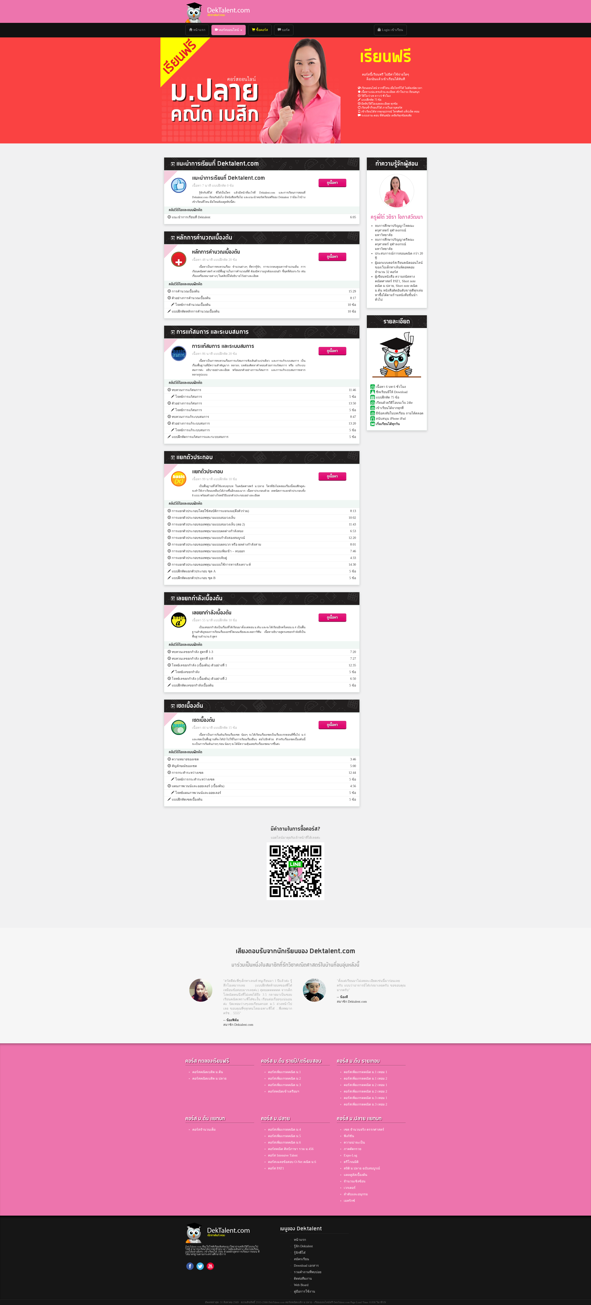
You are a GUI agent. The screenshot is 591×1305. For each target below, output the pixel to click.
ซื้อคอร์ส (261, 30)
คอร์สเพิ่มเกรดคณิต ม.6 (284, 1142)
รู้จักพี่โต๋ (299, 1252)
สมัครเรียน (301, 1259)
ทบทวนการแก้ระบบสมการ (190, 417)
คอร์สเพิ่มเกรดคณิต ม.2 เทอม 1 (365, 1085)
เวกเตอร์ (350, 1188)
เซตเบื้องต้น (203, 720)
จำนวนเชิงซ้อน (354, 1181)
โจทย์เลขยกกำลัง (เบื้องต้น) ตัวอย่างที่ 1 (199, 665)
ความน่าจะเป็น (354, 1142)
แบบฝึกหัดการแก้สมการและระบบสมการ (200, 437)
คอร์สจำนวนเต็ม (204, 1129)
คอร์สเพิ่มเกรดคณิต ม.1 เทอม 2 (365, 1078)
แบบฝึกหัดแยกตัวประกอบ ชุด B (193, 578)
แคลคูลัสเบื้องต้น (355, 1175)
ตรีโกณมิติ (351, 1162)
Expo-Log (350, 1155)
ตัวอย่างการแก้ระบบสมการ (191, 423)
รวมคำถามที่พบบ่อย (307, 1272)
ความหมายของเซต (185, 759)
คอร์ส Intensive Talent (283, 1155)
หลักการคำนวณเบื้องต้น (216, 252)
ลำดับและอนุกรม (356, 1194)
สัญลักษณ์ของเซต (184, 766)
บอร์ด (285, 30)
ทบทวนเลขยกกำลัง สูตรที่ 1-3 (192, 652)
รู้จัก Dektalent (303, 1246)
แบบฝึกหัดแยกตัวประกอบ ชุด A (194, 571)
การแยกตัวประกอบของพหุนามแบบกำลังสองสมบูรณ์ (208, 538)
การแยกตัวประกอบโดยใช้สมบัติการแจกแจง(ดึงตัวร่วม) (210, 511)
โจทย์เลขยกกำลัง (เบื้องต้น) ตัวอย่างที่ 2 (199, 678)
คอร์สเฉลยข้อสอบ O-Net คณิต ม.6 (292, 1162)
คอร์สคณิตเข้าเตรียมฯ (283, 1091)
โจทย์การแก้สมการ (188, 396)
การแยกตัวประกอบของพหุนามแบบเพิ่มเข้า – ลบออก (208, 551)
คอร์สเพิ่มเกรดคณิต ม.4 (284, 1129)
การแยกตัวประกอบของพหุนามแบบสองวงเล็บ (203, 517)
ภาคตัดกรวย (352, 1149)
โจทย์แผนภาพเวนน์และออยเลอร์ (198, 793)
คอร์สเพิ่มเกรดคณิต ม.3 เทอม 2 (365, 1104)
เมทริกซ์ (349, 1200)
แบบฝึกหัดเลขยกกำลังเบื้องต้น (193, 685)
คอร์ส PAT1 (276, 1168)
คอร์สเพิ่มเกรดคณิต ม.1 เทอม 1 (365, 1072)
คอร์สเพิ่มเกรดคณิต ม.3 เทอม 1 (365, 1098)
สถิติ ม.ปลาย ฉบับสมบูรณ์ (362, 1168)
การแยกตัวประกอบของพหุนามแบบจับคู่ (199, 558)
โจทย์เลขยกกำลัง (187, 672)
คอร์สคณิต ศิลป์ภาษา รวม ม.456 (291, 1149)
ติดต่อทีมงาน (303, 1278)
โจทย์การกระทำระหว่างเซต (194, 779)
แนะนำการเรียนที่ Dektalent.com (228, 178)
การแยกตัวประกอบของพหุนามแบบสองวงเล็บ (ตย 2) (208, 524)
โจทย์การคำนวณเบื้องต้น (193, 305)
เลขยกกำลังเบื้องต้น (212, 612)
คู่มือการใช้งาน (304, 1291)
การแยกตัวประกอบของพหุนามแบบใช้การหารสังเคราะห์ (211, 564)
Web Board (301, 1285)
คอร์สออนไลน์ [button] (229, 30)
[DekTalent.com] (193, 11)
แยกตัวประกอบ (207, 471)
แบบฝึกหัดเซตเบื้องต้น (187, 799)
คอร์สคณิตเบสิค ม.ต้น (207, 1072)
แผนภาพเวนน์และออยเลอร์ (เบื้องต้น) (198, 786)
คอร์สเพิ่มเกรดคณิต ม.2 (284, 1078)
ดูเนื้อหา (332, 183)
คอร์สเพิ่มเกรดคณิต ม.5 (284, 1136)
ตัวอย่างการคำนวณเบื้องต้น (191, 298)
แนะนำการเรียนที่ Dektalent (191, 217)
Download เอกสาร (306, 1265)
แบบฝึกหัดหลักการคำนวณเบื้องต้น (196, 311)
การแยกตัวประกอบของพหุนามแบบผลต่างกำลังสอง (207, 531)
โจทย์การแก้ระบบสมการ (192, 430)
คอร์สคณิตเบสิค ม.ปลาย (209, 1078)
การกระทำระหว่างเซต (187, 772)
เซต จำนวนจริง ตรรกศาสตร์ (364, 1129)
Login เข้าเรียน (392, 30)
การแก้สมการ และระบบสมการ (223, 346)
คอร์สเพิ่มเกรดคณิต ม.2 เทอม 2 (365, 1091)
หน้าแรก (200, 30)
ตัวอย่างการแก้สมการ (187, 403)
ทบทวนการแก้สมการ (186, 390)
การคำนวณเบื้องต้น (185, 291)
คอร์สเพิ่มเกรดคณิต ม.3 (284, 1085)
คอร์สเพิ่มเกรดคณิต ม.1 (284, 1072)
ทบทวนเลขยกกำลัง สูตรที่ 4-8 (192, 658)
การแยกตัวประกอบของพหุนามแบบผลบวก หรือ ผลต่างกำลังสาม (216, 544)
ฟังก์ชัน (349, 1136)
